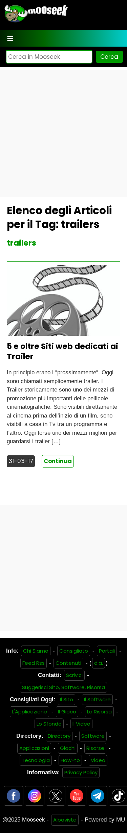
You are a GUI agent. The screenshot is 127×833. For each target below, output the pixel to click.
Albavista (65, 819)
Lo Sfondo (49, 723)
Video (98, 760)
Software (93, 735)
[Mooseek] (35, 22)
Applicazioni (34, 748)
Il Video (81, 723)
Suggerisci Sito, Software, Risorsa (63, 687)
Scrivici (74, 675)
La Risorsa (99, 711)
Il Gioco (67, 711)
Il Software (97, 699)
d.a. (98, 662)
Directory (59, 735)
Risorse (95, 748)
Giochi (68, 748)
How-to (70, 760)
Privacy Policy (81, 772)
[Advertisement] (63, 133)
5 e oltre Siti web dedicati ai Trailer (62, 351)
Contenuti (68, 662)
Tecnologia (36, 760)
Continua (58, 461)
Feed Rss (33, 662)
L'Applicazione (29, 711)
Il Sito (66, 699)
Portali (107, 650)
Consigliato (73, 650)
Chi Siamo (35, 650)
